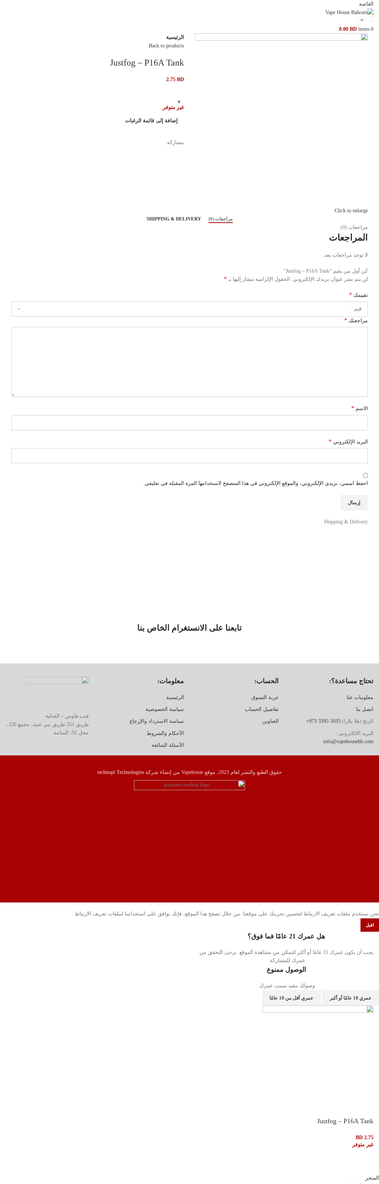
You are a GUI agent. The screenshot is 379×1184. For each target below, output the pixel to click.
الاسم (359, 408)
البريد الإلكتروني (348, 441)
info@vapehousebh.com (348, 741)
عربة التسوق (265, 697)
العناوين (270, 721)
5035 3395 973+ (323, 721)
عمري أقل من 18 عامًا (291, 998)
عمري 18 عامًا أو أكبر (351, 998)
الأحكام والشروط (165, 733)
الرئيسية (175, 37)
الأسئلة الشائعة (167, 745)
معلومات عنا (360, 697)
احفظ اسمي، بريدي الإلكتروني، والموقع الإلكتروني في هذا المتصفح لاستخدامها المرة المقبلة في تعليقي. (255, 483)
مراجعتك (356, 320)
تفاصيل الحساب (262, 709)
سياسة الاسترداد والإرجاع (157, 721)
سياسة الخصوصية (164, 709)
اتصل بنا (364, 709)
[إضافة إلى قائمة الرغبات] (364, 1164)
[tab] (220, 219)
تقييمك (358, 295)
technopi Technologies (120, 772)
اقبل (370, 925)
